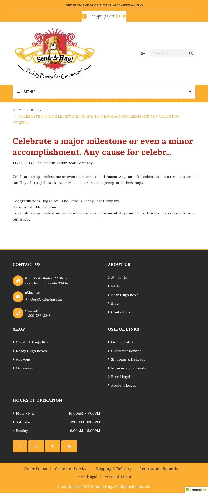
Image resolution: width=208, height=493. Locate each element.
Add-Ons (23, 359)
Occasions (24, 368)
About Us (119, 277)
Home (18, 110)
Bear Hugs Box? (124, 295)
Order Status (122, 342)
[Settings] (20, 446)
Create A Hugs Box (32, 342)
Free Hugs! (120, 376)
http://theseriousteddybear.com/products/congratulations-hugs (86, 182)
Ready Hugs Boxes (31, 351)
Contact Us (120, 312)
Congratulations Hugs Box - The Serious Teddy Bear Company (66, 201)
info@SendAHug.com (45, 299)
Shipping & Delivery (128, 359)
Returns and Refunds (128, 368)
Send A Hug (101, 486)
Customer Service (126, 351)
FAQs (115, 286)
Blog (36, 110)
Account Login (123, 385)
